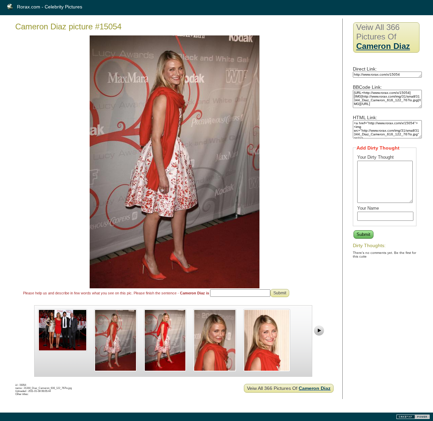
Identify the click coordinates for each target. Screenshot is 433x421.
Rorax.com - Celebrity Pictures (49, 6)
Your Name (368, 208)
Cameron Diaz (315, 388)
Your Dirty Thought (375, 157)
